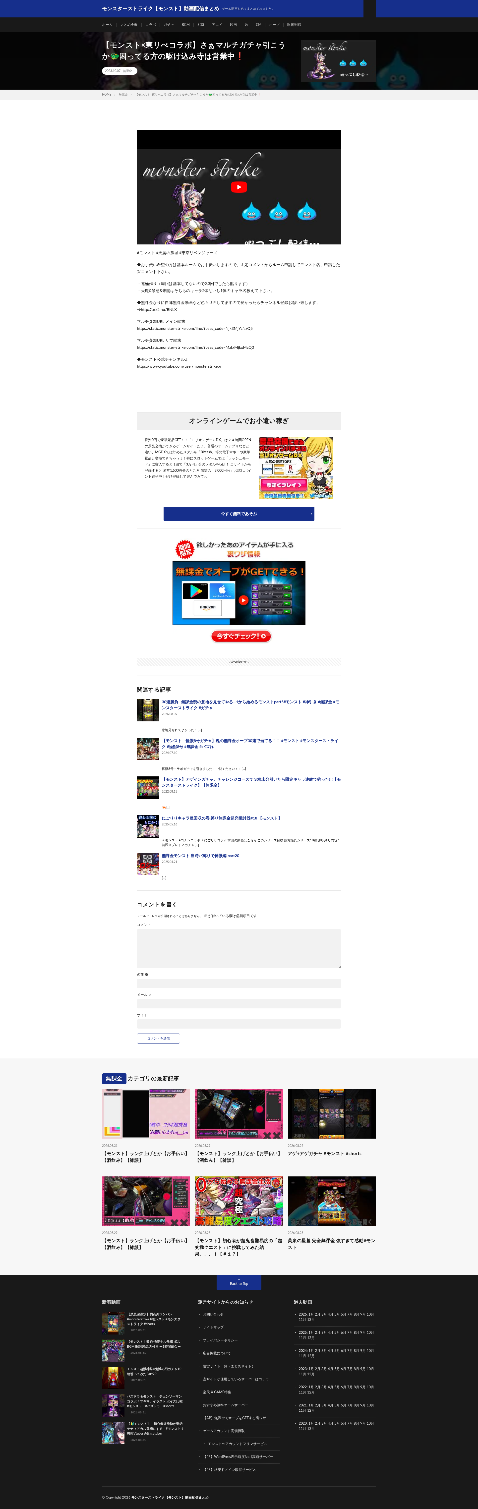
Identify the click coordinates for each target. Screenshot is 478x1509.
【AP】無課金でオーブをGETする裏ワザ (234, 1418)
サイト (142, 1015)
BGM (186, 25)
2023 (303, 1369)
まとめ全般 (129, 25)
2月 (317, 1314)
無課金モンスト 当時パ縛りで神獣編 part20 (200, 856)
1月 (311, 1314)
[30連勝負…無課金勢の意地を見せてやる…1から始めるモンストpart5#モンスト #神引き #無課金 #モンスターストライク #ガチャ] (148, 710)
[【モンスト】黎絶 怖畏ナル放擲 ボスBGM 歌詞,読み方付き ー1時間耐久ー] (113, 1350)
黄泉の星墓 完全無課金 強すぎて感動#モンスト (332, 1244)
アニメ (217, 25)
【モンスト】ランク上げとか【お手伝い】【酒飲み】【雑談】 (146, 1157)
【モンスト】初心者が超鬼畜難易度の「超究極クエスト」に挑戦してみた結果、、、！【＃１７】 (239, 1248)
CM (258, 25)
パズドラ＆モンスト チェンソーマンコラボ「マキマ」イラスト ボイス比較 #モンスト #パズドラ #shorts (156, 1401)
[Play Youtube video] (239, 187)
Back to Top (239, 1284)
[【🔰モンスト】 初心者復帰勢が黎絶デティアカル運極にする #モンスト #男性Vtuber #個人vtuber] (113, 1433)
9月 (363, 1333)
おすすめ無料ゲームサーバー (225, 1405)
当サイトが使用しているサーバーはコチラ (236, 1379)
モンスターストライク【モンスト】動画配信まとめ (170, 1497)
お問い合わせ (213, 1314)
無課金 (127, 70)
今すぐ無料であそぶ (239, 514)
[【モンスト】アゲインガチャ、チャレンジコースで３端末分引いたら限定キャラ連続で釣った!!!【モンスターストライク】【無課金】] (148, 787)
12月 (311, 1338)
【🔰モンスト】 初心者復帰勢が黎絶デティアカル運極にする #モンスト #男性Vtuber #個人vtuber (155, 1428)
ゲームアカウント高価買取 (224, 1431)
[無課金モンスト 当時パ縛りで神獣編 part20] (148, 864)
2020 (303, 1423)
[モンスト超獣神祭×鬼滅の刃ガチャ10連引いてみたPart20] (113, 1378)
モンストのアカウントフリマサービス (237, 1444)
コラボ (150, 25)
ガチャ (169, 25)
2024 (303, 1351)
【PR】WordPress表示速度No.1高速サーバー (238, 1457)
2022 (303, 1387)
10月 (370, 1333)
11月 (302, 1338)
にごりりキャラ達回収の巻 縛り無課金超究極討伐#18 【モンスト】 (222, 818)
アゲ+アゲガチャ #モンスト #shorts (325, 1154)
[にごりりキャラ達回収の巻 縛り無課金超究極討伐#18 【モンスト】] (148, 826)
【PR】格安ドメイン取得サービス (229, 1470)
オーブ (274, 25)
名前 (142, 975)
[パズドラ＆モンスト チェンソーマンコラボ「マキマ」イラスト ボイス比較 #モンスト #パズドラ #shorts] (113, 1405)
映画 (233, 25)
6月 (343, 1314)
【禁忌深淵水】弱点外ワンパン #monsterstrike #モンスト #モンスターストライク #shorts (155, 1319)
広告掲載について (217, 1353)
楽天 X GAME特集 (217, 1392)
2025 (303, 1333)
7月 (350, 1314)
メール (144, 995)
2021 (303, 1405)
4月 (330, 1314)
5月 (337, 1314)
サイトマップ (213, 1327)
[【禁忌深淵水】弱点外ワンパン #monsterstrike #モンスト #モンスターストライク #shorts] (113, 1323)
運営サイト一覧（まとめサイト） (229, 1366)
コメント (144, 925)
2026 (303, 1314)
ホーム (107, 25)
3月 (324, 1314)
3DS (200, 25)
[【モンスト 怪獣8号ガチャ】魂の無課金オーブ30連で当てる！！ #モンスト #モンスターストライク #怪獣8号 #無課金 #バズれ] (148, 749)
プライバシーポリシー (220, 1340)
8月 (356, 1314)
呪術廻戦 (294, 25)
